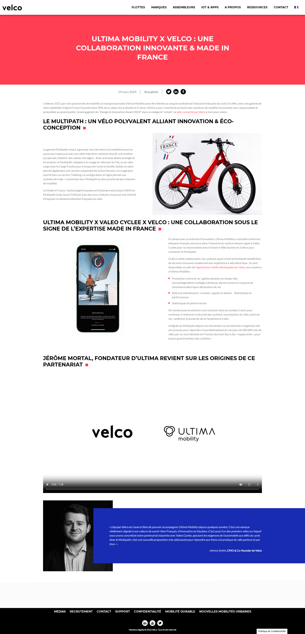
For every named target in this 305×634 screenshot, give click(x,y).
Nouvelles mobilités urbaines (225, 611)
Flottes (138, 7)
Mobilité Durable (180, 611)
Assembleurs (184, 7)
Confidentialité (147, 611)
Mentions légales (136, 629)
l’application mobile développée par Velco (220, 267)
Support (122, 611)
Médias (60, 611)
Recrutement (81, 611)
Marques (159, 7)
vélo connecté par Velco (191, 112)
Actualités (151, 92)
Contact (281, 7)
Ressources (257, 7)
